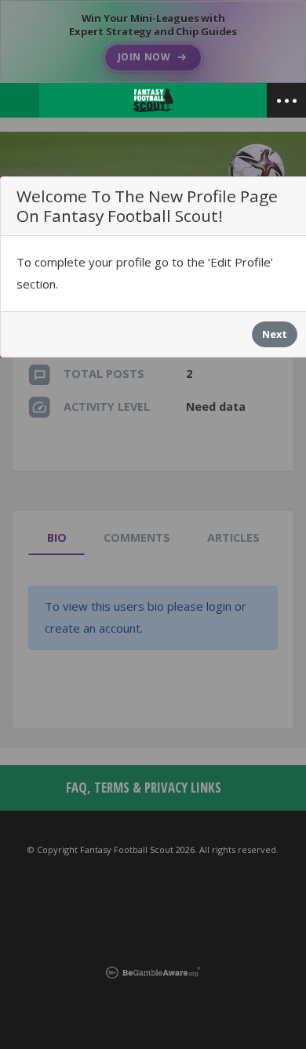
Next (274, 334)
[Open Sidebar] (286, 100)
